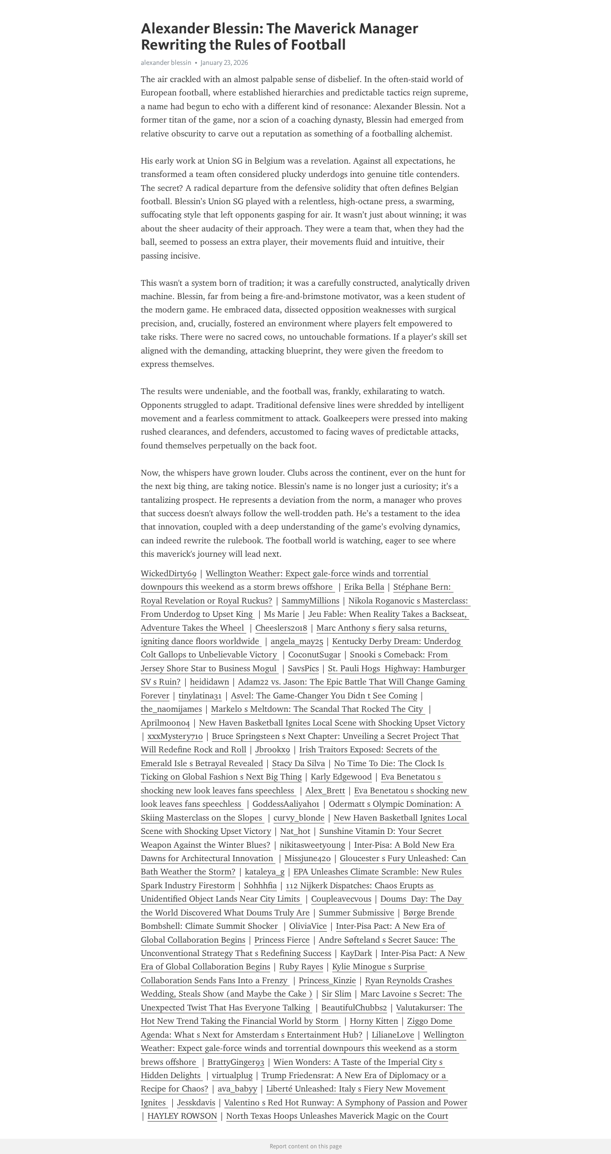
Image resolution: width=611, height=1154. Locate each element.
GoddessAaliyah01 (286, 804)
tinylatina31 (200, 695)
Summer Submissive (356, 912)
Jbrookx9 (272, 749)
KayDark (356, 953)
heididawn (209, 681)
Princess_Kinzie (327, 980)
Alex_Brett (325, 790)
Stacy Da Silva (298, 763)
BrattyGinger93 (236, 1062)
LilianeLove (393, 1034)
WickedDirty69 (169, 573)
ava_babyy (237, 1088)
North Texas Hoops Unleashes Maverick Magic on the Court (337, 1116)
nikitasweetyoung (312, 845)
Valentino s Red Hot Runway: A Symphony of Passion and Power (345, 1102)
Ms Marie (281, 614)
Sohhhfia (260, 885)
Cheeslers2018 (281, 628)
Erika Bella (364, 587)
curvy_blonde (299, 817)
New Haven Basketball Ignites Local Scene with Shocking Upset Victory (332, 722)
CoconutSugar (314, 654)
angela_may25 (297, 641)
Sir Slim (336, 993)
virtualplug (232, 1075)
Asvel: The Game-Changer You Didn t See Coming (324, 695)
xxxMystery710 (175, 736)
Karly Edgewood (341, 776)
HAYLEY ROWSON (182, 1116)
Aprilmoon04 (165, 722)
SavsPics (303, 668)
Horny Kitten (374, 1021)
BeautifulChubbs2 (354, 1007)
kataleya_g (264, 871)
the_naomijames (171, 709)
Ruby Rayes (301, 966)
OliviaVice (308, 926)
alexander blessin (166, 62)
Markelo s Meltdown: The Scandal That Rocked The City (318, 709)
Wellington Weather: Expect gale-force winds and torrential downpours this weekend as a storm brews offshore (303, 1048)
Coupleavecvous (341, 899)
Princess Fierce (282, 940)
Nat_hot (295, 831)
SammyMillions (310, 600)
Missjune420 (307, 858)
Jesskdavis (196, 1102)
